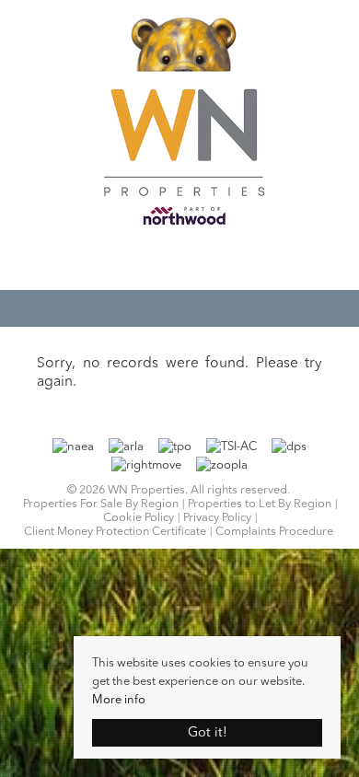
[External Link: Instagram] (188, 262)
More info (118, 700)
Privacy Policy (217, 518)
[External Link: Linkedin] (198, 262)
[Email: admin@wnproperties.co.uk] (170, 260)
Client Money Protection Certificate (115, 532)
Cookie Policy (138, 518)
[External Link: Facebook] (179, 262)
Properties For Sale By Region (101, 504)
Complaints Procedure (274, 532)
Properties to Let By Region (259, 504)
